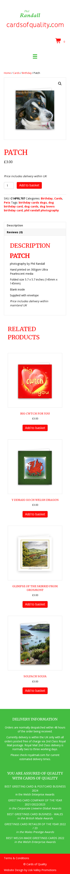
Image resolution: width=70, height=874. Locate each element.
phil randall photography (41, 210)
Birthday (27, 73)
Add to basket (29, 185)
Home (7, 73)
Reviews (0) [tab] (15, 232)
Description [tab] (15, 225)
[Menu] (35, 56)
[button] (59, 83)
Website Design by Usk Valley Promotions (30, 870)
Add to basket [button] (35, 428)
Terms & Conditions (16, 858)
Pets (7, 202)
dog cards (31, 206)
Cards (16, 73)
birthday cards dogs (33, 202)
